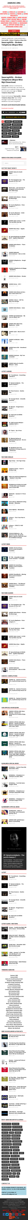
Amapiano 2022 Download (14, 980)
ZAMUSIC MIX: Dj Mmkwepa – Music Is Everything (17, 820)
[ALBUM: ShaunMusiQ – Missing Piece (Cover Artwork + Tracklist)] (5, 577)
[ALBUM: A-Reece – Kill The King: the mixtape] (5, 303)
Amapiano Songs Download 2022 (14, 982)
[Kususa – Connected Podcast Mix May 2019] (5, 1063)
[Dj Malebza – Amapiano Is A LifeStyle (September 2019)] (5, 794)
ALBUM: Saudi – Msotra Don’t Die (17, 332)
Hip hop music (14, 1162)
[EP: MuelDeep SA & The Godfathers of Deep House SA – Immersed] (5, 450)
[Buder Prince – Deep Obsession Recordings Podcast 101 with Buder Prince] (5, 1089)
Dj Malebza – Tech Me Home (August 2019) (17, 783)
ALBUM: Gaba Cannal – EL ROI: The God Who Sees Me (17, 221)
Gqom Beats (5, 1159)
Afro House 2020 (17, 1126)
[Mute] (20, 112)
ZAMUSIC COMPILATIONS (9, 676)
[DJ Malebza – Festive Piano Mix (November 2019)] (5, 770)
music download (14, 998)
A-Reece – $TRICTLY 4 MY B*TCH (16, 526)
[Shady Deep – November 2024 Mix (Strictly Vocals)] (5, 947)
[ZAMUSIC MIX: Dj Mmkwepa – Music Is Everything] (5, 823)
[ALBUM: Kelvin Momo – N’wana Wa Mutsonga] (5, 200)
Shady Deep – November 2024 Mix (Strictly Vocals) (17, 945)
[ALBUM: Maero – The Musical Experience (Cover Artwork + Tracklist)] (5, 586)
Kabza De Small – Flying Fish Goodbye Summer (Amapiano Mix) (17, 937)
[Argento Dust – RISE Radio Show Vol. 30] (5, 1099)
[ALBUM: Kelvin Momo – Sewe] (5, 311)
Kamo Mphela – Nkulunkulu (16, 509)
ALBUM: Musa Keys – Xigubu (17, 228)
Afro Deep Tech (6, 1124)
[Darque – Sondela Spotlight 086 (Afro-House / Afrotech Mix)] (5, 930)
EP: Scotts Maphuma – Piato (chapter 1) (17, 205)
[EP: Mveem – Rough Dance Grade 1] (5, 410)
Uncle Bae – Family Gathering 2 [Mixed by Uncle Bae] (17, 1104)
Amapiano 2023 (16, 1135)
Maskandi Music (16, 1170)
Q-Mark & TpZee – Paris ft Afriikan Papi (16, 469)
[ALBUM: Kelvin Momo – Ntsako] (5, 279)
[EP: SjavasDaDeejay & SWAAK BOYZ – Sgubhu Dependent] (5, 239)
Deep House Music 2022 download (14, 1026)
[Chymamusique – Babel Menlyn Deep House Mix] (5, 965)
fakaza (4, 133)
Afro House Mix (6, 1129)
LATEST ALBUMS (7, 371)
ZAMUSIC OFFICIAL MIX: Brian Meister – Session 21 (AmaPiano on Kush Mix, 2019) (17, 743)
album (11, 1132)
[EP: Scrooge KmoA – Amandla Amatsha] (5, 402)
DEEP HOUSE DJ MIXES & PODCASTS (12, 1031)
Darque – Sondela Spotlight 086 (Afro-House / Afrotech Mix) (17, 928)
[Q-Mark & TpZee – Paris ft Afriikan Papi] (5, 471)
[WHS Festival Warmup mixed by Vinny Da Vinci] (5, 1038)
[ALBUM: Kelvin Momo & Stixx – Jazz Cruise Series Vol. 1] (5, 295)
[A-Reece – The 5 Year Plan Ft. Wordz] (5, 520)
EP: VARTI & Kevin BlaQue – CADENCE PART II (16, 423)
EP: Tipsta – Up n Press (15, 430)
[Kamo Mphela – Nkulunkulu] (5, 512)
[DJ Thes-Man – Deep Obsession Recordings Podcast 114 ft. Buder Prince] (5, 1080)
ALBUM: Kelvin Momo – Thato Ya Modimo (17, 245)
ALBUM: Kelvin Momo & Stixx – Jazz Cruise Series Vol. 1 (17, 292)
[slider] (23, 112)
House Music (12, 133)
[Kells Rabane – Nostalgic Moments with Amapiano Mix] (5, 1115)
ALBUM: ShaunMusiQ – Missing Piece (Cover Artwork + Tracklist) (17, 576)
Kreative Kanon (14, 1208)
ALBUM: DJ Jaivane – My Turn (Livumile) (17, 356)
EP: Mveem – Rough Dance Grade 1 (16, 407)
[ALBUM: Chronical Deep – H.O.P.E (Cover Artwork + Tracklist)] (5, 551)
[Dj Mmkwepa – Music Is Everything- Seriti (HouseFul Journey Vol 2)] (5, 813)
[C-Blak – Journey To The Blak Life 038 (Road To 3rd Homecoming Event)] (5, 955)
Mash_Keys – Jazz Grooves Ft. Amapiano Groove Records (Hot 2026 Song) (17, 189)
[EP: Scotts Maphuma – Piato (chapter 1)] (5, 208)
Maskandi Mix (5, 1170)
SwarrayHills (6, 136)
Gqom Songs (14, 1159)
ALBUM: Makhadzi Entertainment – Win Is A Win (17, 253)
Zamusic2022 (14, 977)
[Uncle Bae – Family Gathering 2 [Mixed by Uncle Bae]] (5, 1107)
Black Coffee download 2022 (14, 1003)
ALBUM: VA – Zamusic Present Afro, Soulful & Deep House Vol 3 (17, 681)
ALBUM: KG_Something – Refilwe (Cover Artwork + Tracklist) (16, 566)
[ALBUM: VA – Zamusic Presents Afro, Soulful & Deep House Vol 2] (5, 692)
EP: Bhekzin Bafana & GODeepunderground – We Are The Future (17, 440)
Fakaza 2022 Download (14, 1007)
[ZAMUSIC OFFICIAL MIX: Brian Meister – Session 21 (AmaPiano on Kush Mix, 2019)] (5, 745)
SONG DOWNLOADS (19, 38)
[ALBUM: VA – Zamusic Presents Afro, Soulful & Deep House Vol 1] (5, 701)
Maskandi (4, 1167)
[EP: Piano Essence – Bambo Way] (5, 394)
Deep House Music (7, 1150)
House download (14, 1019)
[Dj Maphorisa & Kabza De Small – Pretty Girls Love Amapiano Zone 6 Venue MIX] (5, 487)
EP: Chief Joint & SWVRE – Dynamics (16, 415)
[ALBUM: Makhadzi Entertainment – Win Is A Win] (5, 255)
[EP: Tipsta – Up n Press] (5, 433)
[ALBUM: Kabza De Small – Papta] (5, 175)
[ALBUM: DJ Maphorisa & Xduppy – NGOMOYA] (5, 271)
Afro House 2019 (6, 1126)
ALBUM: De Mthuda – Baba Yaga (16, 340)
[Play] (3, 112)
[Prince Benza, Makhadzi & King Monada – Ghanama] (5, 504)
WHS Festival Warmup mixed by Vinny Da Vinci (17, 1035)
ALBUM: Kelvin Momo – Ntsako (17, 276)
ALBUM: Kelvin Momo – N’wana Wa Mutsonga (17, 197)
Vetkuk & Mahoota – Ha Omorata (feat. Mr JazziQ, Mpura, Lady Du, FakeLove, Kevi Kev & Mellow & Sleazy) (17, 535)
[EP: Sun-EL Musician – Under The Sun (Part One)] (5, 216)
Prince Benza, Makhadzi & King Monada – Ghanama (17, 502)
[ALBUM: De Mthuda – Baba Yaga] (5, 342)
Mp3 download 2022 (14, 993)
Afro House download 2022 (14, 1012)
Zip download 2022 (14, 994)
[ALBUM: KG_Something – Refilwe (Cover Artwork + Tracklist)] (5, 568)
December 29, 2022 (7, 48)
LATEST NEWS (6, 544)
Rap (18, 1173)
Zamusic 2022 (14, 975)
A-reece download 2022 (14, 986)
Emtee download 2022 (14, 1000)
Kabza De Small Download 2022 (14, 979)
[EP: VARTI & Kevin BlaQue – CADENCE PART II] (5, 425)
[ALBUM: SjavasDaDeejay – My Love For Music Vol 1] (5, 319)
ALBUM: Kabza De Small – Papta (16, 172)
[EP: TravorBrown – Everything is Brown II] (5, 378)
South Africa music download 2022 (14, 996)
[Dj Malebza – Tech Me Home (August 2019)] (5, 786)
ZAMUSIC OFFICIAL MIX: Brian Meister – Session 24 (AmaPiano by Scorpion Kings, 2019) (17, 713)
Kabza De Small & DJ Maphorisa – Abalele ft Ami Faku (17, 477)
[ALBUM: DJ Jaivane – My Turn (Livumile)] (5, 358)
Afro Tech (5, 1132)
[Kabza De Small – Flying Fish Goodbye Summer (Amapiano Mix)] (5, 938)
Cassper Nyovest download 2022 (14, 989)
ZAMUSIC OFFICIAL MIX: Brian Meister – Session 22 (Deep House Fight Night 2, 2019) (17, 734)
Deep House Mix (14, 1147)
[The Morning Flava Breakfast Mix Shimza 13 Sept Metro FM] (5, 1046)
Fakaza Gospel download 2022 (14, 1016)
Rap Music (4, 1176)
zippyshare (5, 1179)
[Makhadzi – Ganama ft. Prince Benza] (5, 497)
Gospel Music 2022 (14, 1017)
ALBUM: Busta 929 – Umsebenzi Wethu (17, 348)
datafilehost (6, 130)
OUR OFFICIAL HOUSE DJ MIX (10, 707)
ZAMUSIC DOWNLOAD (7, 38)
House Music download (14, 1021)
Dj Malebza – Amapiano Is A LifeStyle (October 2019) (16, 775)
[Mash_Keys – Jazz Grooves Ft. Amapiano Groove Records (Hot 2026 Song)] (5, 191)
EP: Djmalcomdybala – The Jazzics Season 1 (16, 383)
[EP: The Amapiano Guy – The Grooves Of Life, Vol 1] (5, 183)
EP (11, 1153)
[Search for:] (14, 163)
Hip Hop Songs (6, 1164)
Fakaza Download (14, 1005)
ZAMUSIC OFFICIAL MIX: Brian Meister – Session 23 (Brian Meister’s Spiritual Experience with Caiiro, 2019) (17, 724)
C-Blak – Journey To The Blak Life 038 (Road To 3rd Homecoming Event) (17, 954)
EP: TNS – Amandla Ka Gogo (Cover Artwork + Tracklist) (16, 557)
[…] (21, 867)
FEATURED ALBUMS (7, 593)
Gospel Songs (15, 1156)
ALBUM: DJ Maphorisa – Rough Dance (17, 261)
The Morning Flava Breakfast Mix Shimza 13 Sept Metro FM (17, 1043)
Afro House (15, 1124)
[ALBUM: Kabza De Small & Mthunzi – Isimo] (5, 366)
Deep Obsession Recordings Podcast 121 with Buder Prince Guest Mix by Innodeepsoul (17, 1052)
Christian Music (17, 1141)
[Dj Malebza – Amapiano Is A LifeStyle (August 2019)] (5, 802)
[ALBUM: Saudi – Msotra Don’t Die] (5, 334)
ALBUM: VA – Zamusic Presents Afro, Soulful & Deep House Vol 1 (17, 700)
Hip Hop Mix (5, 1162)
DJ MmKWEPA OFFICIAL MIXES (10, 807)
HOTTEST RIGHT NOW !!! (9, 168)
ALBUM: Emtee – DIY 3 (15, 284)
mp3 (20, 133)
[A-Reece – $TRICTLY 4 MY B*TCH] (5, 528)
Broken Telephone (15, 127)
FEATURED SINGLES (7, 457)
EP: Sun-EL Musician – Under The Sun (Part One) (16, 213)
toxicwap (15, 136)
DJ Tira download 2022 (14, 1002)
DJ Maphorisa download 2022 (14, 1008)
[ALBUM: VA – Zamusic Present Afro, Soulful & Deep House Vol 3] (5, 683)
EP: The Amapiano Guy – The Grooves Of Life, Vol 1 (17, 180)
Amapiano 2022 (17, 121)
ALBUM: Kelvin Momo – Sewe (17, 308)
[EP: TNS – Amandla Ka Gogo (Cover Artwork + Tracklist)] (5, 560)
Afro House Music (17, 1129)
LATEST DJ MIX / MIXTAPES (10, 924)
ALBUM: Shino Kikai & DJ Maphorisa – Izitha (15, 324)
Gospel (21, 1153)
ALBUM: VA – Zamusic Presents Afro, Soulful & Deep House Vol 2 (17, 690)
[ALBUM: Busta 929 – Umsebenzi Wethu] (5, 350)
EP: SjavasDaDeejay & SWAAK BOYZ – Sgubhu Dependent (17, 237)
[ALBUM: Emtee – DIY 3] (5, 287)
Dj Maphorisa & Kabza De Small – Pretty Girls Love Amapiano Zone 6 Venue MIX (17, 486)
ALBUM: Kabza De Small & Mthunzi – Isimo (16, 364)
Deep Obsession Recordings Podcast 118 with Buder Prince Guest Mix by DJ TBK (17, 1069)
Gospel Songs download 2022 (14, 1014)
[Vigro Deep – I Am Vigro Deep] (5, 464)
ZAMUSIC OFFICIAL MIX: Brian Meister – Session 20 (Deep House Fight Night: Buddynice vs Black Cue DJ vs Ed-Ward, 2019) (17, 754)
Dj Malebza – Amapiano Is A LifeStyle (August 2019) (16, 799)
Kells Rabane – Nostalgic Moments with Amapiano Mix (17, 1112)
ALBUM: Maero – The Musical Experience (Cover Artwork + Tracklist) (17, 585)
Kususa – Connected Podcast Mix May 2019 (17, 1060)
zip (18, 1176)
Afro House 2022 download (14, 1023)
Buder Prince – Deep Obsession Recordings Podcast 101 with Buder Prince (17, 1088)
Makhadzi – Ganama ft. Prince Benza (17, 494)
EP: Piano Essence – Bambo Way (16, 391)
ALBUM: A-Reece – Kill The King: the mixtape (16, 300)
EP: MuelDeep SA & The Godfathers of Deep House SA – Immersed (17, 449)
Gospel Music (5, 1156)
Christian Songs (6, 1144)
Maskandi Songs (6, 1173)
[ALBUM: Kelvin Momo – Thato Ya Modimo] (5, 247)
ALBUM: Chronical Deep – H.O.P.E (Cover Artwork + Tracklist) (16, 549)
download (16, 130)
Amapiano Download (14, 984)
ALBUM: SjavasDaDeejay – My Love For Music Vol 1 (17, 316)
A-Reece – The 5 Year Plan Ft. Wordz (17, 518)
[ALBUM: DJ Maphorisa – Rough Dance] (5, 263)
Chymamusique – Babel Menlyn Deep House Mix (17, 962)
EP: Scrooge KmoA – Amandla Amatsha (17, 399)
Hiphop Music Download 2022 (14, 1010)
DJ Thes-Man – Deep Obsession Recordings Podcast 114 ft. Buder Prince (17, 1079)
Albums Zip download (14, 1028)
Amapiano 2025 (6, 1138)
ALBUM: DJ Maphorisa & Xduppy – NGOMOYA (17, 269)
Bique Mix (5, 127)
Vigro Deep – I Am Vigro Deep (17, 460)
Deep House (5, 1147)
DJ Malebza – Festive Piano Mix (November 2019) (17, 767)
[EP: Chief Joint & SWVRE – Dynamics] (5, 417)
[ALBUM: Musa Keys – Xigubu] (5, 231)
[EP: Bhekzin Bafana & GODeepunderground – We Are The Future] (5, 441)
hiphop (21, 1159)
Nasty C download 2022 (14, 987)
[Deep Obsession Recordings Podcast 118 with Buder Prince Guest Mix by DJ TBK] (5, 1071)
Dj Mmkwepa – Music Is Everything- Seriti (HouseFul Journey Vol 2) (17, 812)
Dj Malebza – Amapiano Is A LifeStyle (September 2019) (16, 791)
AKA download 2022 (14, 991)
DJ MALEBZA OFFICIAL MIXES (10, 763)
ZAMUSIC (16, 48)
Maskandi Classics (14, 1167)
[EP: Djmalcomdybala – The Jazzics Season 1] (5, 386)
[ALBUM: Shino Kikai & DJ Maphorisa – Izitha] (5, 327)
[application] (14, 112)
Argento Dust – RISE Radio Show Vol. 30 (16, 1096)
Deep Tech (16, 1150)
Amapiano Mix (6, 124)
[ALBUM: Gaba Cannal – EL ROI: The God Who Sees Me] (5, 224)
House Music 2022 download (14, 1024)
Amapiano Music (17, 124)
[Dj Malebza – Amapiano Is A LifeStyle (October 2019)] (5, 778)
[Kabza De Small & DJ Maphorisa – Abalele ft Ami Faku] (5, 479)
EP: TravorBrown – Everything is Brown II (17, 375)
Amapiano (8, 121)
